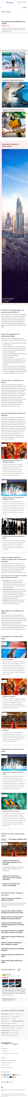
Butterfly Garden (5, 1018)
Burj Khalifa (11, 1014)
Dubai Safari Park (5, 1016)
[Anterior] (22, 969)
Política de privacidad (6, 1062)
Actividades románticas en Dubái (9, 1035)
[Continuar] (25, 969)
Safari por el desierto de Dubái (8, 1023)
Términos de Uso (5, 1065)
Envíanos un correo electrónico (10, 1053)
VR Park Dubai (14, 1030)
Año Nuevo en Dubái (14, 1033)
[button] (14, 862)
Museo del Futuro (5, 1021)
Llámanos (5, 1051)
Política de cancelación (7, 1067)
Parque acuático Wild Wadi (7, 1028)
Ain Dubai (13, 1018)
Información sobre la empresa (8, 1060)
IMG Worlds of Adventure (18, 1025)
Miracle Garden (15, 1016)
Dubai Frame (19, 1014)
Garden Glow (19, 1028)
